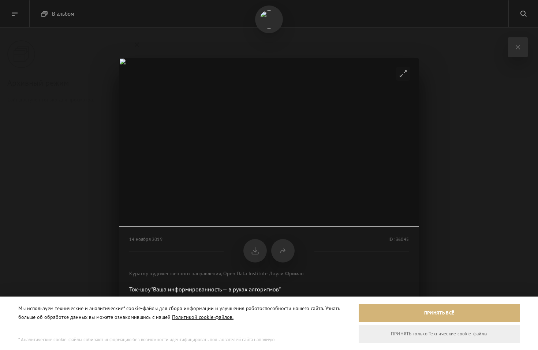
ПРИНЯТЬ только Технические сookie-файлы (439, 334)
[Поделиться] (283, 250)
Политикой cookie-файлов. (202, 317)
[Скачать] (255, 250)
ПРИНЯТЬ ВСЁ (439, 313)
